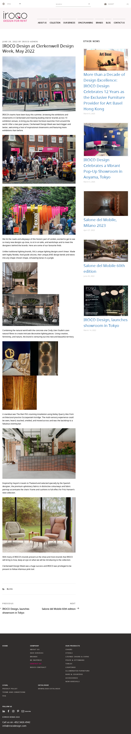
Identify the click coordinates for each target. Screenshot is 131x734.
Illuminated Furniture (78, 671)
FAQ (4, 696)
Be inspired (36, 660)
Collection (55, 22)
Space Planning (85, 22)
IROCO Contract (38, 667)
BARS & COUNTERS (74, 674)
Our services (69, 22)
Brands (99, 22)
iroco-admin (30, 41)
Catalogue (43, 685)
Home (5, 646)
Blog (108, 22)
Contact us (119, 22)
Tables (69, 664)
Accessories (72, 678)
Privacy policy (9, 689)
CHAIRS (69, 649)
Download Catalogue (49, 689)
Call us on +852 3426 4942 (16, 722)
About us (42, 22)
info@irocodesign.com (14, 725)
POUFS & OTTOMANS (75, 660)
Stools (69, 653)
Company (34, 646)
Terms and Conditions (13, 692)
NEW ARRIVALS (73, 681)
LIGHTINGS (71, 667)
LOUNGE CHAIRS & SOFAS (77, 657)
